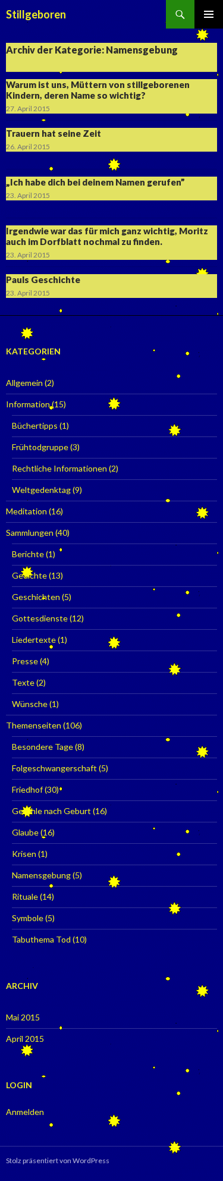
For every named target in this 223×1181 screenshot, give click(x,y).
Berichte (28, 554)
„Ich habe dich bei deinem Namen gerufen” (95, 182)
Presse (25, 661)
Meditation (26, 511)
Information (28, 404)
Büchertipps (35, 425)
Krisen (24, 854)
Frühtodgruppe (40, 447)
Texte (23, 682)
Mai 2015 (23, 1017)
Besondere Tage (42, 747)
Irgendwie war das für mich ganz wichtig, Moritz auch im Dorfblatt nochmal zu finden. (107, 236)
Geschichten (36, 597)
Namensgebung (41, 875)
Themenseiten (33, 725)
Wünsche (30, 704)
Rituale (25, 896)
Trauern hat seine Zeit (53, 133)
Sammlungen (30, 532)
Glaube (25, 832)
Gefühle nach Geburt (51, 811)
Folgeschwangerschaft (54, 768)
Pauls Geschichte (43, 279)
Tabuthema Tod (41, 939)
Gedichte (29, 575)
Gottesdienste (40, 618)
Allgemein (24, 383)
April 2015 (25, 1039)
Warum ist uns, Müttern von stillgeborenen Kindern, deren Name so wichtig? (98, 89)
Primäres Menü (208, 14)
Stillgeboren (36, 14)
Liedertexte (34, 640)
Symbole (27, 918)
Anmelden (25, 1112)
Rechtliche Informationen (59, 468)
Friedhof (27, 789)
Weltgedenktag (41, 490)
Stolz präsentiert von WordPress (57, 1160)
